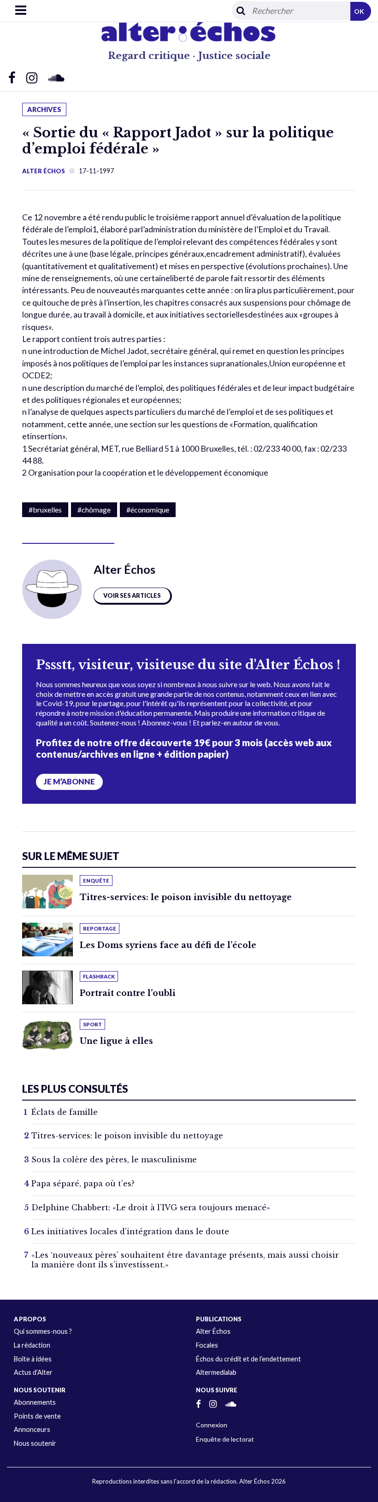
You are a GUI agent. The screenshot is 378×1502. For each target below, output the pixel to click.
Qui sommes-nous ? (43, 1331)
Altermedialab (216, 1372)
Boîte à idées (33, 1359)
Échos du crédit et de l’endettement (248, 1359)
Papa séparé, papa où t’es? (83, 1183)
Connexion (211, 1425)
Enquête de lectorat (225, 1439)
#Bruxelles (45, 509)
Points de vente (37, 1416)
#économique (147, 509)
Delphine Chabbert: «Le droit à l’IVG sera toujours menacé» (150, 1207)
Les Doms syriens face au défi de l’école (168, 945)
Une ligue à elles (116, 1041)
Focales (207, 1345)
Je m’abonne (69, 781)
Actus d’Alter (33, 1372)
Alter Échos (43, 171)
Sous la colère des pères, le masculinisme (114, 1159)
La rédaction (32, 1345)
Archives (44, 109)
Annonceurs (32, 1429)
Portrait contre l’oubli (128, 993)
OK (359, 11)
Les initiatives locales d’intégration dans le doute (130, 1231)
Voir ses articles (132, 595)
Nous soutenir (35, 1443)
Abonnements (35, 1402)
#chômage (94, 509)
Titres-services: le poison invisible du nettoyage (186, 897)
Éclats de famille (64, 1112)
